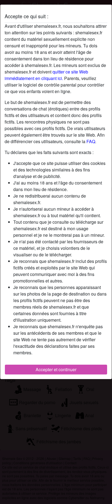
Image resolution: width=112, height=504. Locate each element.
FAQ (90, 141)
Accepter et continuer (56, 369)
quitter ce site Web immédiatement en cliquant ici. (46, 75)
